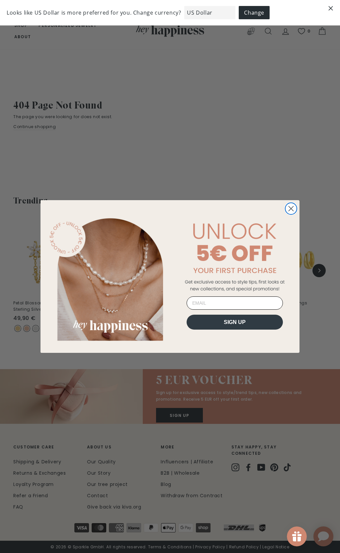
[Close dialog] (291, 208)
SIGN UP (235, 322)
